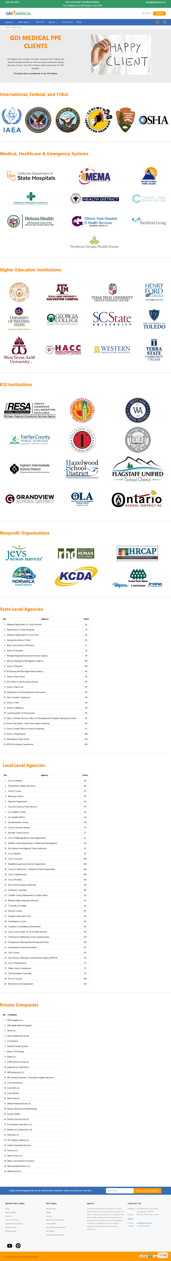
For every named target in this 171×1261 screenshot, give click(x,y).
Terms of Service (12, 1220)
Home (7, 27)
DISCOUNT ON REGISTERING (84, 2)
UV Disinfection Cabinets (56, 1227)
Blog (7, 1208)
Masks (48, 1212)
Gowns (49, 1216)
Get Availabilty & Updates (147, 1190)
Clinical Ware (51, 1223)
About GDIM (10, 1212)
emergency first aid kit (55, 1235)
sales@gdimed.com (155, 2)
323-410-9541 (12, 2)
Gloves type (51, 1208)
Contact (8, 1216)
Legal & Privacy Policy (14, 1223)
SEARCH (159, 13)
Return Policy (10, 1227)
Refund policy (10, 1231)
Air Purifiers (50, 1231)
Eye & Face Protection (55, 1220)
